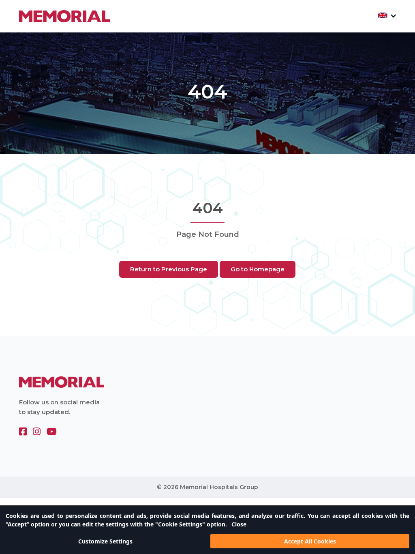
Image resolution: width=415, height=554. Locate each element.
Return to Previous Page (168, 269)
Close (238, 524)
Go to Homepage (258, 269)
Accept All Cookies (310, 541)
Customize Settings (105, 541)
